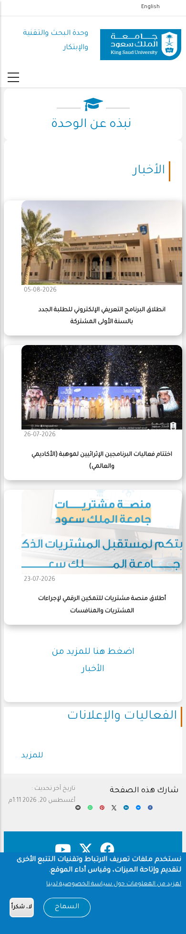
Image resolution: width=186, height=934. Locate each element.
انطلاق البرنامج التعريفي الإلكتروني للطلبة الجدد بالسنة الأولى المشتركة (102, 316)
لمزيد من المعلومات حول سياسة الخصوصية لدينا (113, 884)
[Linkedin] (126, 811)
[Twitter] (114, 811)
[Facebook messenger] (138, 811)
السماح (67, 907)
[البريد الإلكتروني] (77, 811)
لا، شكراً (21, 907)
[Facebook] (150, 811)
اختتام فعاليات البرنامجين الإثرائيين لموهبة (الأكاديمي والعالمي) (101, 460)
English (150, 7)
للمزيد (32, 756)
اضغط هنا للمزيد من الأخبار (93, 661)
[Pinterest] (102, 811)
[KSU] (140, 41)
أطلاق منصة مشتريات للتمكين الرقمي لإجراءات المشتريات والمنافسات (102, 605)
